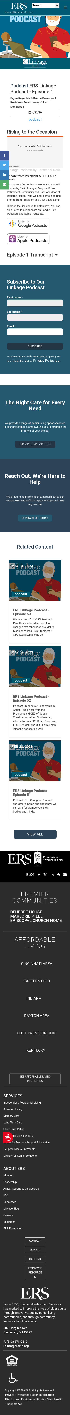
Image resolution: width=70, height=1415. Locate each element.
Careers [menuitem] (8, 1215)
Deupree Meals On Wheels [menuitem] (19, 1149)
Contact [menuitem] (35, 1240)
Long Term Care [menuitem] (12, 1122)
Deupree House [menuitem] (26, 912)
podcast (35, 119)
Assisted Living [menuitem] (12, 1109)
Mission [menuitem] (8, 1175)
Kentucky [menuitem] (35, 1050)
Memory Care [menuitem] (11, 1116)
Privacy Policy (43, 361)
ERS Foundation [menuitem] (12, 1228)
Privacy (10, 1394)
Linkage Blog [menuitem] (11, 1208)
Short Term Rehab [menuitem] (13, 1129)
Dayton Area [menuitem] (36, 1016)
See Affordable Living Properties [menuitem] (35, 1078)
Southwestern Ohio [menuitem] (36, 1033)
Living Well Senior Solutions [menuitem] (20, 1155)
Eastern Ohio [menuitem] (37, 981)
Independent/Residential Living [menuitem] (22, 1102)
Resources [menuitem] (9, 1202)
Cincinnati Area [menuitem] (36, 964)
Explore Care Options (35, 444)
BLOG (30, 875)
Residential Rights (33, 1399)
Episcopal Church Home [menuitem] (36, 920)
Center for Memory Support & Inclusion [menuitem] (26, 1142)
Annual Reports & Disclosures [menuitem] (21, 1188)
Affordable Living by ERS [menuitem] (18, 1135)
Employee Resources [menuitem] (35, 1272)
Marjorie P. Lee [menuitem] (26, 916)
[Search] (57, 5)
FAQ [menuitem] (5, 1195)
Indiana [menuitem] (33, 998)
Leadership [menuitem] (10, 1182)
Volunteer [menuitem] (9, 1221)
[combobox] (43, 5)
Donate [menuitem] (35, 1250)
